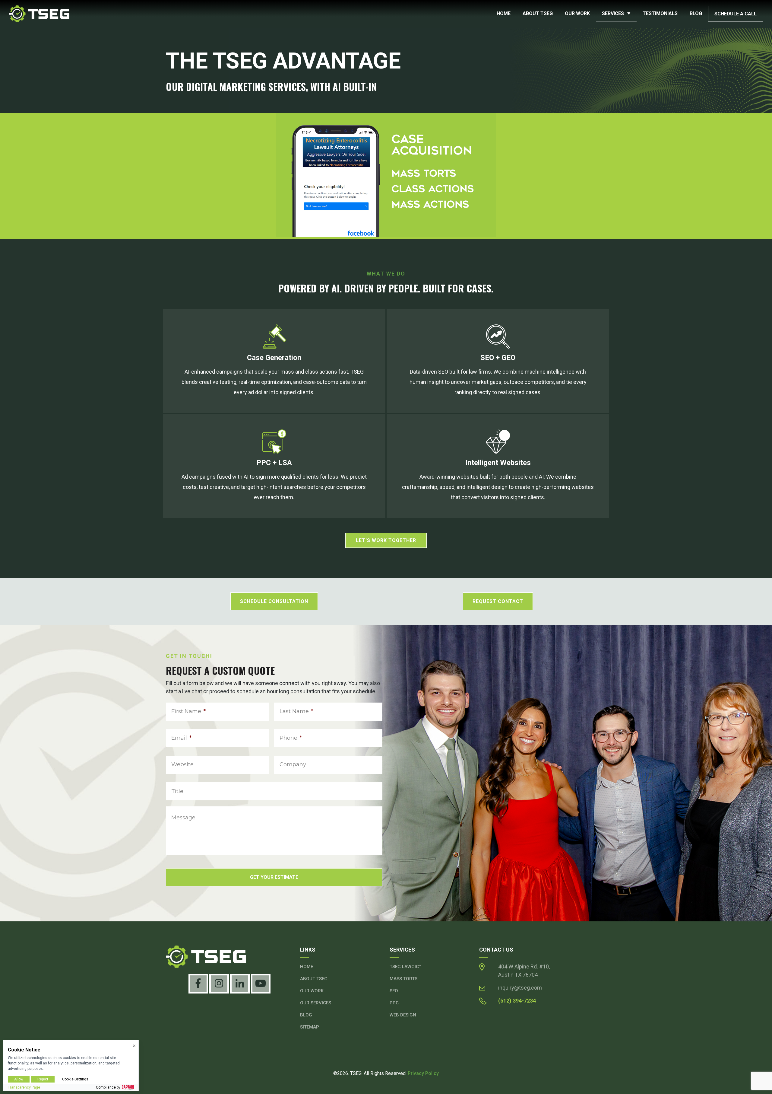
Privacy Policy (423, 1073)
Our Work (577, 13)
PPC (394, 1003)
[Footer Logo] (229, 957)
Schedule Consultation (274, 601)
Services (613, 13)
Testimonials (660, 13)
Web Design (403, 1015)
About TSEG (538, 13)
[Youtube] (260, 983)
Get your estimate (274, 877)
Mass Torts (403, 978)
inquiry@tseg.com (520, 987)
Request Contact (498, 601)
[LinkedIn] (240, 983)
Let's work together (386, 540)
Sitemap (309, 1027)
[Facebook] (198, 983)
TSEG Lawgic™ (406, 966)
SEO (394, 991)
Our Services (315, 1003)
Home (504, 13)
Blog (696, 13)
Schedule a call (735, 14)
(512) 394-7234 (517, 1000)
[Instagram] (219, 983)
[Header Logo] (39, 13)
